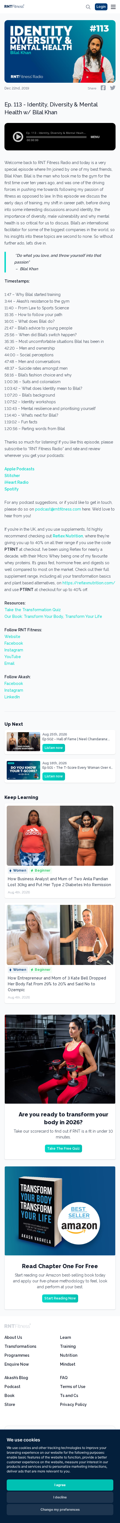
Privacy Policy (73, 1404)
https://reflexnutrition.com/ (89, 583)
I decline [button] (60, 1497)
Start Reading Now (60, 1298)
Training (68, 1346)
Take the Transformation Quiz (32, 610)
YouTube (12, 656)
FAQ (64, 1377)
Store (9, 1404)
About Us (13, 1337)
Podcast (12, 1386)
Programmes (16, 1355)
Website (12, 636)
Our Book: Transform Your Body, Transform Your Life (53, 616)
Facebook (13, 643)
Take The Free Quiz (63, 1148)
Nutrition (68, 1355)
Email (9, 663)
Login (101, 7)
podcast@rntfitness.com (58, 509)
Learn (65, 1337)
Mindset (67, 1364)
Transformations (20, 1346)
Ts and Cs (69, 1395)
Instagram (13, 650)
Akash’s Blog (16, 1377)
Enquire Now (16, 1364)
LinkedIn (12, 697)
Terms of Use (72, 1386)
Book (9, 1395)
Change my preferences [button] (60, 1509)
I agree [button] (60, 1485)
